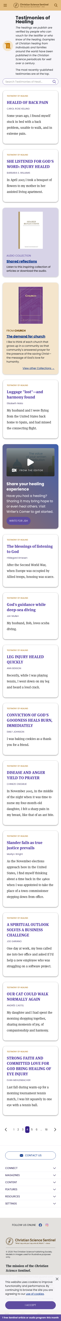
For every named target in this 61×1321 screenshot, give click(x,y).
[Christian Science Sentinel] (31, 5)
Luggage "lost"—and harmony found (25, 394)
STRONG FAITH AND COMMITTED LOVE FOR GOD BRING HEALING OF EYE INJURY (29, 1066)
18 (46, 1129)
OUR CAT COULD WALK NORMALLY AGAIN (27, 996)
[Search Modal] (56, 5)
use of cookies (35, 1294)
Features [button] (11, 1189)
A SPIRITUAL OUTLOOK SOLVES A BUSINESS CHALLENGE (28, 930)
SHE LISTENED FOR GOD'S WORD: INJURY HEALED (30, 164)
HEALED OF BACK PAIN (27, 102)
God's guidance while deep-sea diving (26, 607)
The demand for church (26, 336)
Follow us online (24, 1225)
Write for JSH (18, 521)
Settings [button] (11, 1203)
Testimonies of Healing (33, 20)
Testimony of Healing (17, 95)
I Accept (30, 1305)
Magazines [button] (12, 1175)
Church (20, 331)
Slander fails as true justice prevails (24, 845)
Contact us (33, 1155)
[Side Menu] (5, 5)
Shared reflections (22, 261)
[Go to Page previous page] (6, 1129)
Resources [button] (12, 1196)
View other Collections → (38, 368)
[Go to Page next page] (55, 1129)
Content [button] (11, 1182)
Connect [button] (11, 1168)
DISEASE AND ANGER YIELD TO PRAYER (26, 775)
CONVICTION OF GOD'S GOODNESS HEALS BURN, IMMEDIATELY (29, 720)
